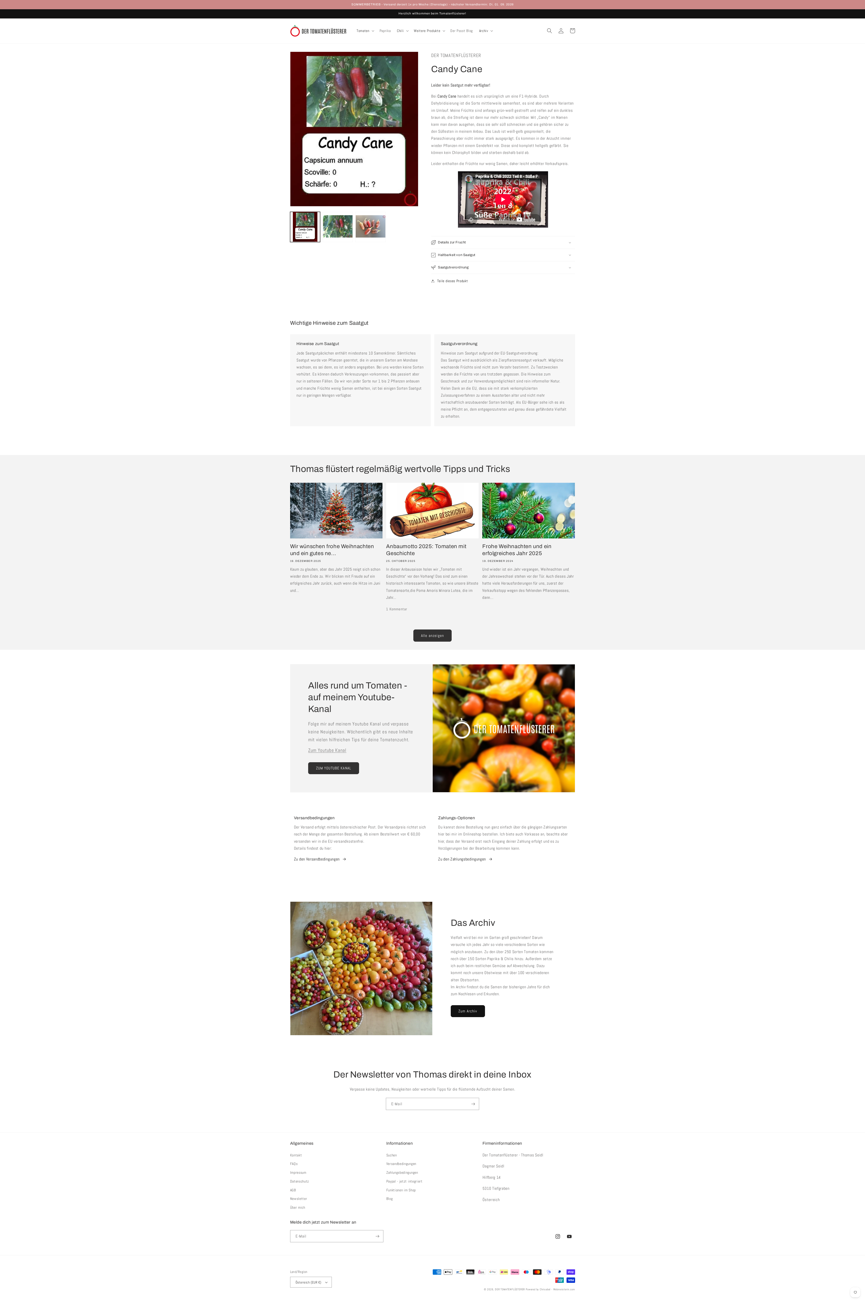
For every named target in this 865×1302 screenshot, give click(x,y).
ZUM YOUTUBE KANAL (333, 768)
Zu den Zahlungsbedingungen (462, 859)
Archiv (483, 31)
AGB (293, 1190)
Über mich (297, 1207)
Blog (389, 1198)
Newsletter (298, 1198)
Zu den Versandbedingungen (317, 859)
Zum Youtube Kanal (327, 750)
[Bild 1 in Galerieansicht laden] (305, 227)
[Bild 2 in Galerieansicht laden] (338, 227)
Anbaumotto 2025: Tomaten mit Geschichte (426, 549)
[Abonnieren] (473, 1104)
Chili (400, 31)
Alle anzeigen (432, 635)
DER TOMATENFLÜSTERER (510, 1289)
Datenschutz (299, 1181)
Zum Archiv (467, 1011)
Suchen (391, 1155)
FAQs (294, 1163)
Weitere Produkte (427, 31)
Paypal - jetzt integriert (404, 1181)
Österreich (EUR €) (308, 1282)
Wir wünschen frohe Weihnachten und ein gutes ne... (332, 549)
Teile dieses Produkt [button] (452, 281)
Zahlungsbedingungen (402, 1172)
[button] (364, 30)
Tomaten (363, 31)
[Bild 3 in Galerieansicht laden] (370, 227)
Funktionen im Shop (401, 1190)
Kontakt (296, 1155)
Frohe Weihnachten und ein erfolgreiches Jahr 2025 (516, 549)
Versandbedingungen (401, 1163)
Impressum (298, 1172)
